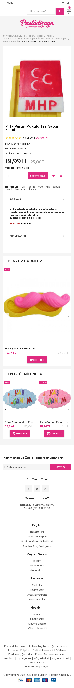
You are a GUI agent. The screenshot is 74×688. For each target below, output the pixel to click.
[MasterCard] (29, 680)
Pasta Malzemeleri (15, 646)
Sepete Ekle (37, 176)
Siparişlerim (37, 619)
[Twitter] (37, 488)
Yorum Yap (42, 137)
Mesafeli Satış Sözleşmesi (37, 546)
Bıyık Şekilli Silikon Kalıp (20, 348)
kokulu (9, 189)
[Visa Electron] (53, 680)
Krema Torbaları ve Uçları (50, 654)
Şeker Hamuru (60, 646)
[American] (37, 680)
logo (40, 186)
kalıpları (33, 189)
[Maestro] (45, 680)
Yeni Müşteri (37, 662)
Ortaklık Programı (37, 594)
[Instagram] (45, 488)
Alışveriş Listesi (60, 658)
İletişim (37, 561)
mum (24, 189)
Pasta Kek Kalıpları (18, 650)
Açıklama (15, 199)
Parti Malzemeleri (43, 650)
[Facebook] (28, 488)
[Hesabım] (69, 3)
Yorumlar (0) (18, 236)
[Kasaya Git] (63, 3)
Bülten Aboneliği (37, 628)
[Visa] (20, 680)
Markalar (37, 585)
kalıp (47, 186)
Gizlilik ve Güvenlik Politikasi (37, 541)
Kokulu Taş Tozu (39, 646)
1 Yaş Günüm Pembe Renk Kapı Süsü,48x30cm (54, 422)
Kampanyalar (37, 599)
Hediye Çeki (37, 590)
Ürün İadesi (37, 565)
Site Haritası (37, 570)
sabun (56, 186)
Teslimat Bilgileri (37, 536)
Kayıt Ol (60, 467)
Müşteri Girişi (41, 658)
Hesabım (37, 614)
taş (17, 189)
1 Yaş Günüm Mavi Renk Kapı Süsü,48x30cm (19, 422)
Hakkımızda (37, 531)
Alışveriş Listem (37, 623)
